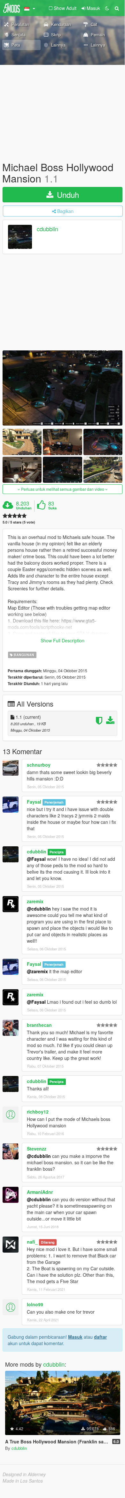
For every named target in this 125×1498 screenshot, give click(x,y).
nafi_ (32, 1241)
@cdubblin (39, 908)
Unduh (67, 194)
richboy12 (38, 1111)
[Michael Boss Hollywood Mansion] (62, 388)
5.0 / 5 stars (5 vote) (19, 522)
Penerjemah (53, 802)
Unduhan (24, 508)
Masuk (75, 1337)
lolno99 (35, 1304)
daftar (100, 1337)
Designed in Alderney (24, 1474)
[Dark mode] (107, 8)
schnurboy (39, 765)
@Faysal (36, 859)
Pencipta (57, 852)
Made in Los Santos (23, 1480)
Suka (52, 508)
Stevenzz (36, 1148)
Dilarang (47, 1242)
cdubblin (47, 229)
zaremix (35, 901)
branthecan (39, 1025)
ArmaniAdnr (40, 1192)
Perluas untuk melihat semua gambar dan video (62, 489)
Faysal (34, 801)
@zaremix (37, 971)
